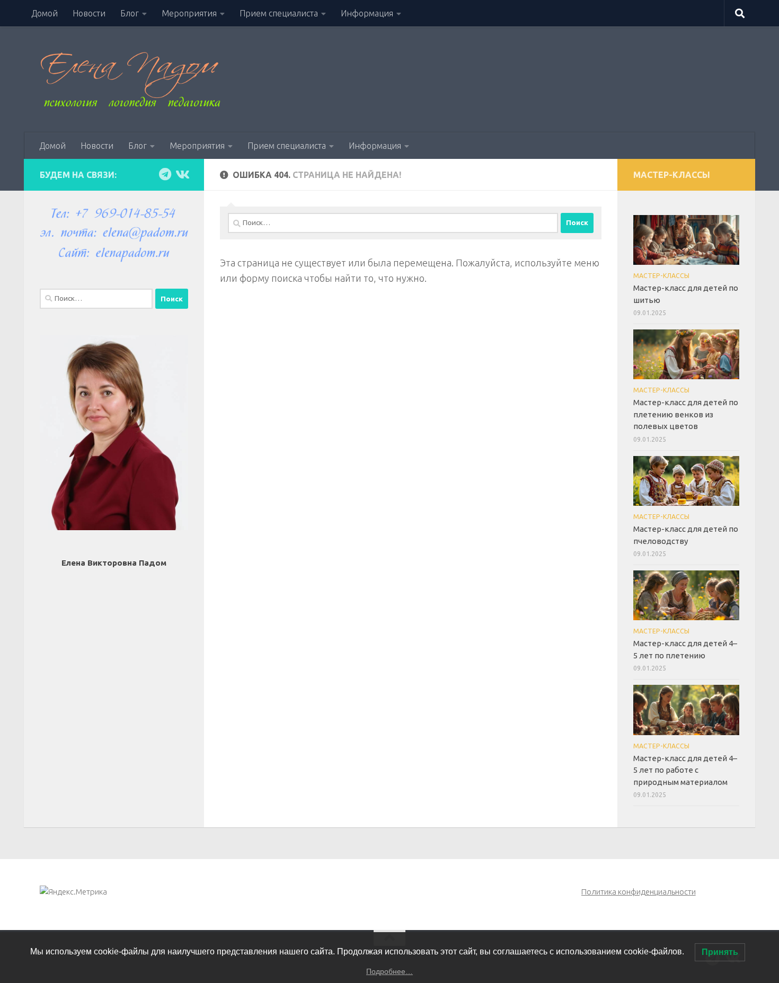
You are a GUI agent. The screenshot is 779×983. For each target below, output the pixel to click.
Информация (367, 13)
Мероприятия (189, 13)
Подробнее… (389, 971)
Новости (89, 13)
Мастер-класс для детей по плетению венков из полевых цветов (685, 414)
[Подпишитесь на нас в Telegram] (164, 174)
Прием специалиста (279, 13)
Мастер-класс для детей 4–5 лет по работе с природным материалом (685, 770)
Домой (44, 13)
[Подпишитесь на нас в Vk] (181, 174)
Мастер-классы (661, 275)
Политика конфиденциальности (638, 891)
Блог (129, 13)
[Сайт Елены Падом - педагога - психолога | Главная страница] (130, 79)
